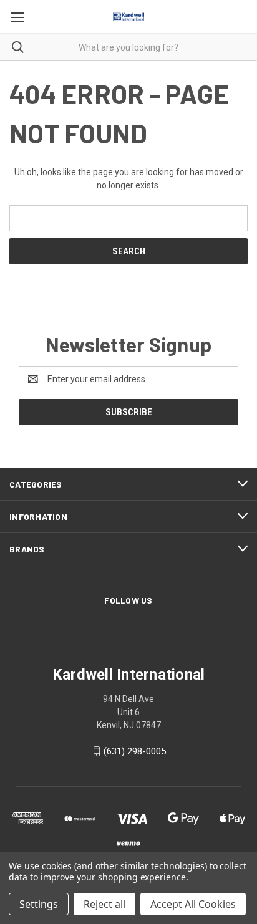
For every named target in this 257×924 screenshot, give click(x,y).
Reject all (104, 904)
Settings (38, 904)
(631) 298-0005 (135, 751)
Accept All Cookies (193, 904)
